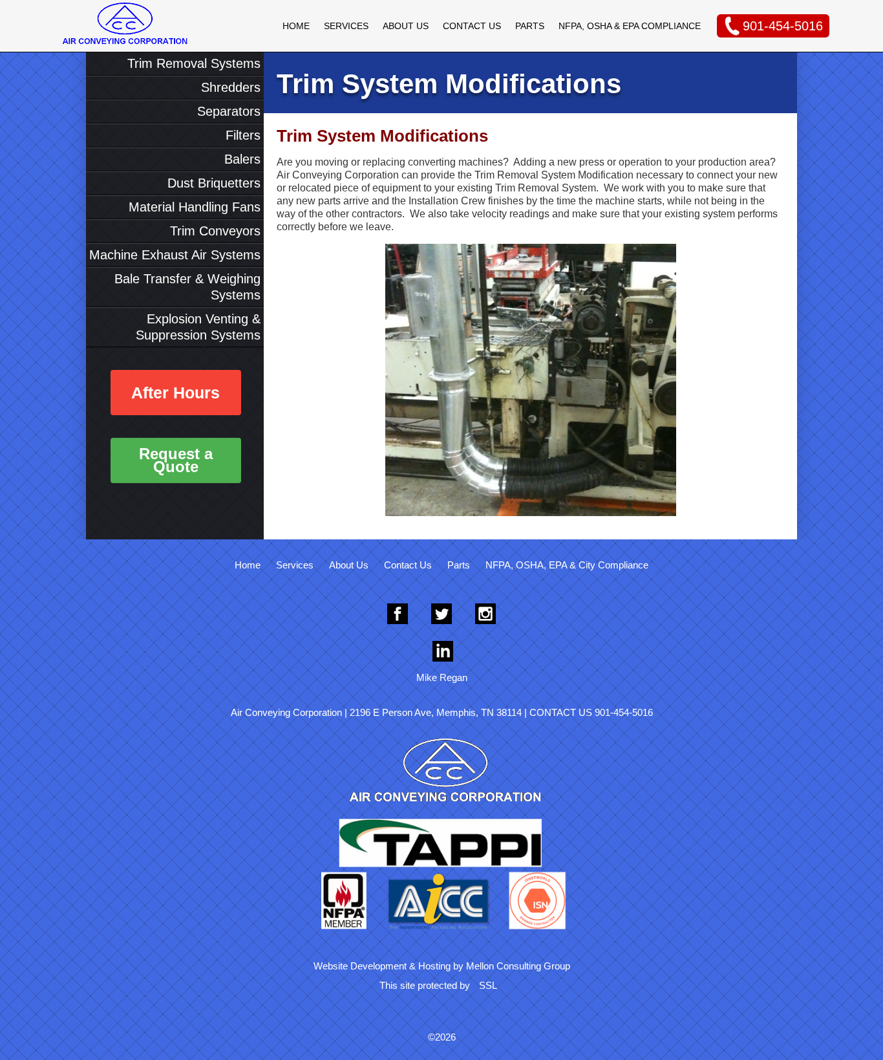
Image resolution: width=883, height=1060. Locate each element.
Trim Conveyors (215, 231)
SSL (488, 985)
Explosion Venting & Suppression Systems (198, 327)
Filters (243, 135)
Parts (529, 26)
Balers (242, 159)
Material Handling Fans (195, 207)
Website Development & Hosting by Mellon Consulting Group (442, 965)
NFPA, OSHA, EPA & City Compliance (566, 564)
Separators (229, 111)
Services (346, 26)
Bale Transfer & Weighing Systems (187, 287)
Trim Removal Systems (194, 63)
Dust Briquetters (214, 183)
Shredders (231, 87)
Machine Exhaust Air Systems (175, 255)
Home (296, 26)
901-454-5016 (783, 26)
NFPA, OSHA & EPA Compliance (630, 26)
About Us (406, 26)
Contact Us (472, 26)
